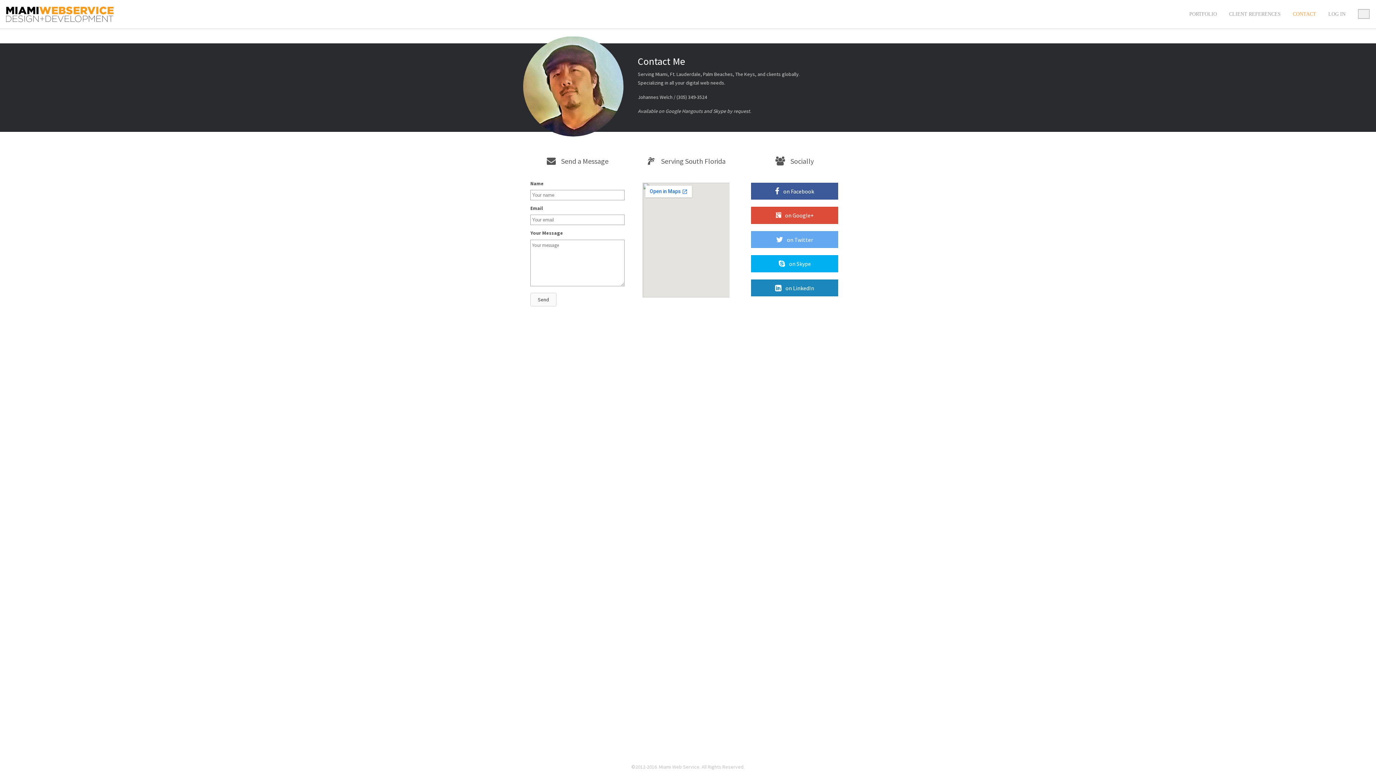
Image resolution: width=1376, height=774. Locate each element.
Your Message (546, 233)
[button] (543, 299)
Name (537, 183)
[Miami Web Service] (60, 14)
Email (536, 208)
